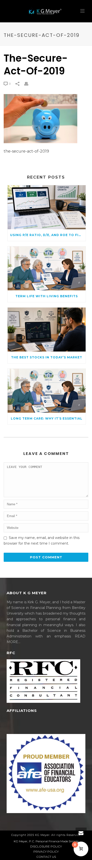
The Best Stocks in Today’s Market (46, 357)
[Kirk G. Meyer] (46, 11)
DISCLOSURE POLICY (46, 846)
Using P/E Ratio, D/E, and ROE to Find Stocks (48, 235)
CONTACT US (46, 857)
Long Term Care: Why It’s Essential (46, 418)
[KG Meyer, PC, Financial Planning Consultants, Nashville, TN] (25, 725)
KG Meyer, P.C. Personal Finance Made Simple (46, 841)
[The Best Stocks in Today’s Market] (47, 330)
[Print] (28, 83)
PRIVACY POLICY (46, 851)
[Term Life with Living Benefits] (47, 268)
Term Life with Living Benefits (46, 296)
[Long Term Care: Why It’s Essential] (47, 391)
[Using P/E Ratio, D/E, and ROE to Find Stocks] (47, 207)
